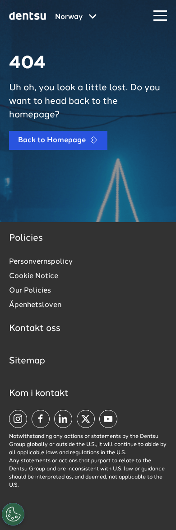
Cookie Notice (33, 276)
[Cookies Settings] (13, 514)
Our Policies (30, 290)
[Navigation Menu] (160, 16)
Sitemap (27, 361)
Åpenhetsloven (35, 305)
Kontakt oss (34, 328)
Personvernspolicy (41, 261)
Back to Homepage (53, 140)
